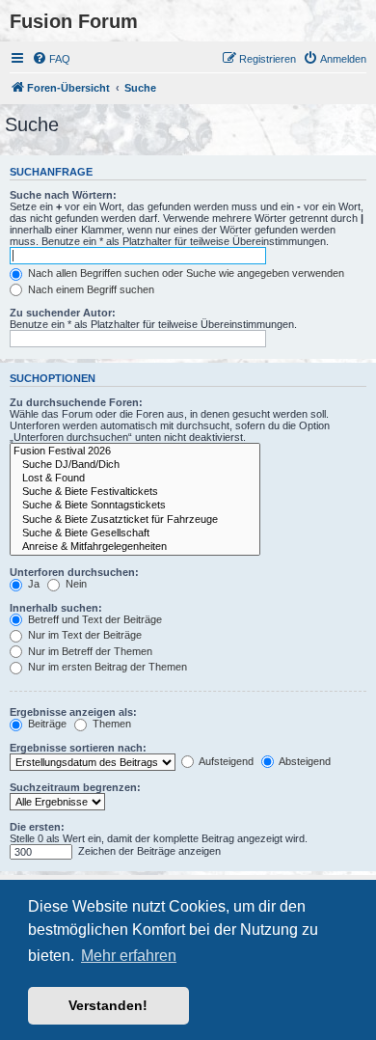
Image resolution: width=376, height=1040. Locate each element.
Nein (75, 583)
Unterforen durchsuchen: (74, 572)
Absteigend (304, 761)
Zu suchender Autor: (63, 312)
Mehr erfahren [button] (128, 955)
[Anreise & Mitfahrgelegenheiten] (135, 547)
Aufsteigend (225, 761)
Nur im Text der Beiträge (83, 635)
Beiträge (46, 723)
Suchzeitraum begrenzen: (75, 787)
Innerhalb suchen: (56, 608)
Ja (32, 583)
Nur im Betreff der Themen (88, 651)
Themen (110, 723)
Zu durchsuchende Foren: (76, 402)
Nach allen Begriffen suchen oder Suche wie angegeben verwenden (184, 273)
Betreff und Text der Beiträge (93, 619)
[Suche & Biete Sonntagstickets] (135, 505)
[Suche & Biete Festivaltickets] (135, 492)
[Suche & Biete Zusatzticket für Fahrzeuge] (135, 520)
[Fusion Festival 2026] (135, 451)
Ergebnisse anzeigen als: (73, 712)
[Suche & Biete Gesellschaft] (135, 533)
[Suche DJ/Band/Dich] (135, 465)
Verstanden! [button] (108, 1005)
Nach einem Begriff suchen (89, 289)
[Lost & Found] (135, 478)
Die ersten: (37, 827)
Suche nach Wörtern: (63, 195)
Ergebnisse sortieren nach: (78, 747)
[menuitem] (51, 58)
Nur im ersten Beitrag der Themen (106, 666)
